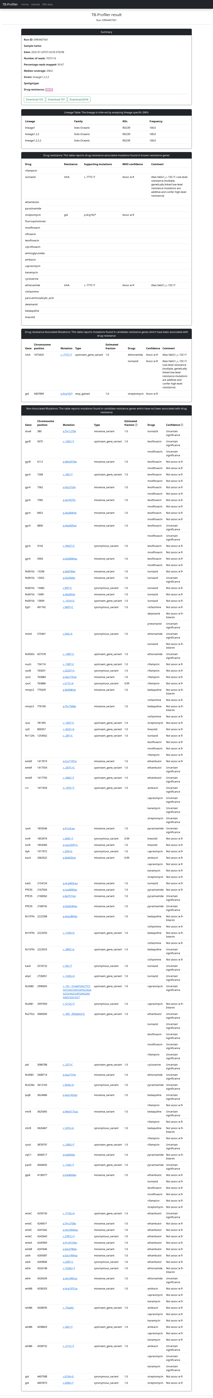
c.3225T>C (69, 670)
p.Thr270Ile (69, 1223)
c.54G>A (67, 634)
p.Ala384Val (69, 513)
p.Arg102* (67, 393)
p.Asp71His (69, 1074)
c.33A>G (67, 851)
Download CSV (34, 99)
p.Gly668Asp (70, 558)
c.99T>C (67, 588)
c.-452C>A (68, 729)
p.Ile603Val (69, 857)
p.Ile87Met (69, 571)
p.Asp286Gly (70, 916)
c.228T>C (68, 1262)
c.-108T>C (68, 654)
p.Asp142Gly (70, 1095)
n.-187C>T (68, 788)
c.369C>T (68, 838)
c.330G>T (68, 1383)
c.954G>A (68, 1085)
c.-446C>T (68, 777)
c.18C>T (67, 966)
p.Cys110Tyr (70, 761)
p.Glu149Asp (70, 1255)
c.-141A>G (69, 600)
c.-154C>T (68, 1165)
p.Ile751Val (69, 896)
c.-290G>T (68, 1144)
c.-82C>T (68, 1327)
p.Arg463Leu (70, 883)
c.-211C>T (68, 1346)
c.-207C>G (69, 767)
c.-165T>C (68, 723)
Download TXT (56, 99)
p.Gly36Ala (69, 578)
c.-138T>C (68, 664)
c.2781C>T (69, 1236)
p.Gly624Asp (70, 906)
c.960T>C (68, 607)
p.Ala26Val (69, 594)
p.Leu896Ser (70, 889)
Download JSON (79, 99)
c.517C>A (68, 683)
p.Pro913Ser (70, 1242)
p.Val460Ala (69, 1175)
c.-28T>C (68, 735)
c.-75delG (68, 1307)
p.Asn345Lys (70, 1278)
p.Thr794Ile (69, 706)
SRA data (47, 4)
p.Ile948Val (69, 690)
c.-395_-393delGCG (74, 1014)
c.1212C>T (69, 1004)
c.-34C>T (68, 474)
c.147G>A (68, 1128)
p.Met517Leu (70, 1111)
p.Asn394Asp (70, 1230)
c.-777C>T (66, 354)
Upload (35, 4)
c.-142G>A (69, 976)
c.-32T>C (68, 1064)
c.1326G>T (69, 1268)
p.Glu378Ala (70, 1249)
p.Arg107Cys (70, 1288)
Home (25, 4)
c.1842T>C (69, 546)
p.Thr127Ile (69, 431)
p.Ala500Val (69, 525)
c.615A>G (68, 1376)
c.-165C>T (68, 441)
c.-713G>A (69, 1213)
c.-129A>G (69, 933)
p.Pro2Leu (69, 828)
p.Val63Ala (69, 1154)
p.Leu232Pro (70, 845)
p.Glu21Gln (69, 487)
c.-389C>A (68, 949)
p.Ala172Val (69, 677)
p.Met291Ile (70, 461)
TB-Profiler (10, 4)
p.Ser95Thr (69, 500)
